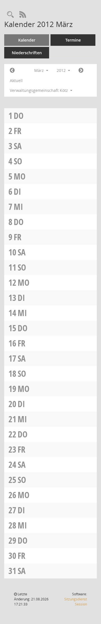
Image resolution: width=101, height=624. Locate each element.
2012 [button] (62, 70)
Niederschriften (27, 52)
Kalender (26, 40)
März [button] (39, 70)
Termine (73, 40)
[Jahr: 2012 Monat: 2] (12, 70)
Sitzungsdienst (75, 602)
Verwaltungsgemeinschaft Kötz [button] (39, 90)
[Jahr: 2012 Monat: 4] (81, 70)
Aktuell (16, 80)
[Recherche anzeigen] (10, 14)
